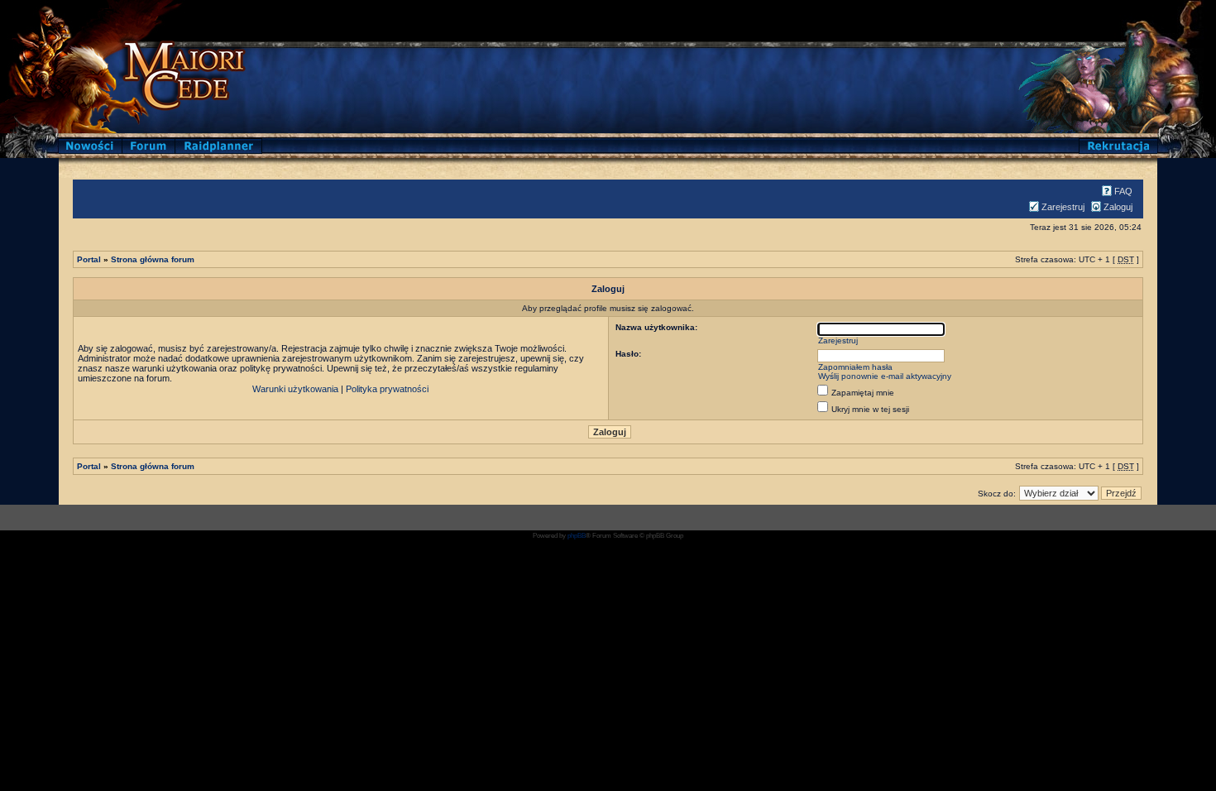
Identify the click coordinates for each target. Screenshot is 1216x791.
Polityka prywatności (387, 389)
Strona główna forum (152, 259)
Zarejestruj (1062, 207)
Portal (89, 259)
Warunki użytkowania (295, 389)
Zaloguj (1117, 207)
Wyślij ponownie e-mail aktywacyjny (884, 376)
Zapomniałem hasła (855, 367)
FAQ (1123, 191)
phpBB (576, 535)
